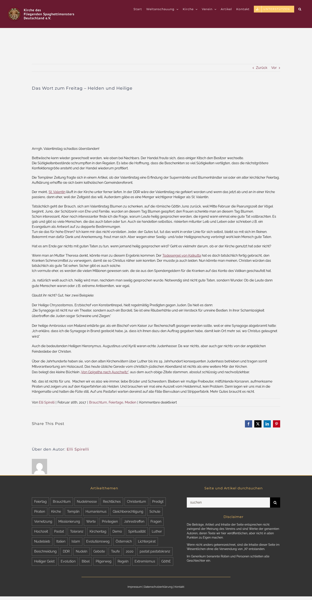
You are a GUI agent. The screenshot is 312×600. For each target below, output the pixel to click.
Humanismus (96, 512)
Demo (117, 531)
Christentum (136, 502)
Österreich (124, 541)
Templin (73, 512)
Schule (154, 512)
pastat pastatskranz (155, 551)
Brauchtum (98, 402)
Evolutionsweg (98, 541)
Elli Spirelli (47, 402)
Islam (76, 541)
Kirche (56, 512)
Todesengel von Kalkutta (181, 255)
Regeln (123, 561)
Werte (91, 521)
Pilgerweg (103, 561)
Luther (157, 531)
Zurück (261, 68)
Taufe (115, 551)
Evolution (68, 561)
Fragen (155, 521)
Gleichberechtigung (128, 512)
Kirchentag (98, 531)
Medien (130, 402)
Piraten (39, 512)
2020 (130, 551)
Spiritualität (137, 531)
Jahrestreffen (134, 521)
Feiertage (116, 402)
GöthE (166, 561)
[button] (299, 9)
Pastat (59, 531)
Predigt (157, 502)
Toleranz (76, 531)
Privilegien (110, 521)
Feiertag (40, 502)
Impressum (135, 586)
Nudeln (81, 551)
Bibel (86, 561)
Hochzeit (41, 531)
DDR (66, 551)
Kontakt (179, 586)
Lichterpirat (147, 541)
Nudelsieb (42, 541)
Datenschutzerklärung (158, 586)
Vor (274, 68)
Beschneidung (45, 551)
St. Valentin (57, 192)
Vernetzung (43, 521)
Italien (60, 541)
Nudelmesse (87, 502)
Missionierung (69, 521)
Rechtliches (112, 502)
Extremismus (145, 561)
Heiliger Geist (44, 561)
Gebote (99, 551)
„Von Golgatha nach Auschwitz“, (104, 372)
